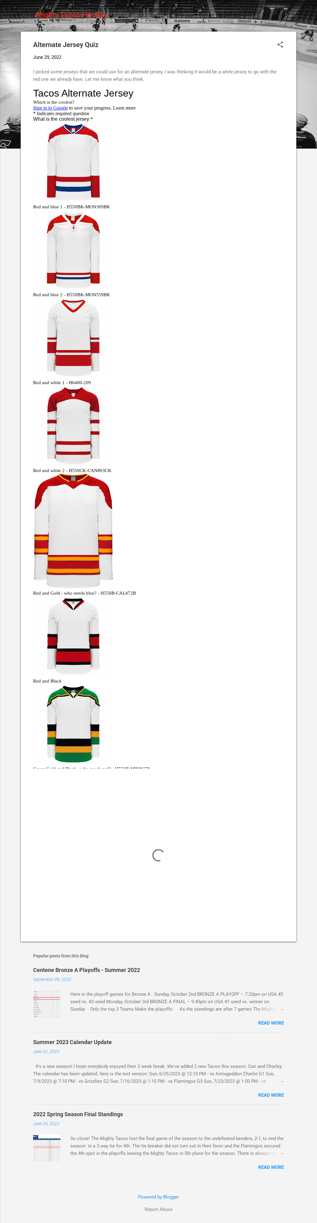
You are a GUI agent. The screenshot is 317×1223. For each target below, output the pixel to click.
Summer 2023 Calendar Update (72, 1042)
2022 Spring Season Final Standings (78, 1114)
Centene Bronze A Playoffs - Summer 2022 (86, 970)
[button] (280, 45)
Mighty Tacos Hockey (71, 15)
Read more (271, 1023)
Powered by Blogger (158, 1197)
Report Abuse (158, 1209)
